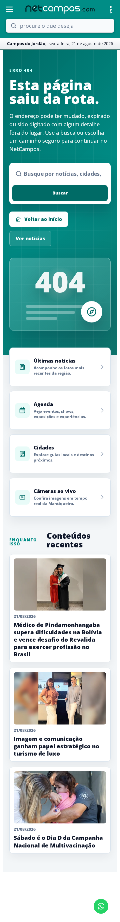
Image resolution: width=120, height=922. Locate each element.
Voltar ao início (43, 219)
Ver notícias (30, 238)
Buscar (60, 193)
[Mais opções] (110, 9)
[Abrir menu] (9, 9)
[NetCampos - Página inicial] (60, 9)
